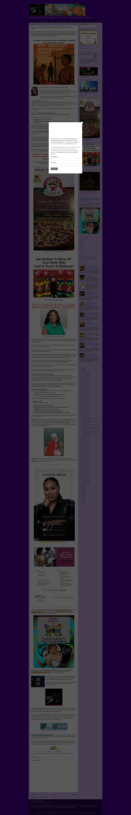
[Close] (82, 123)
